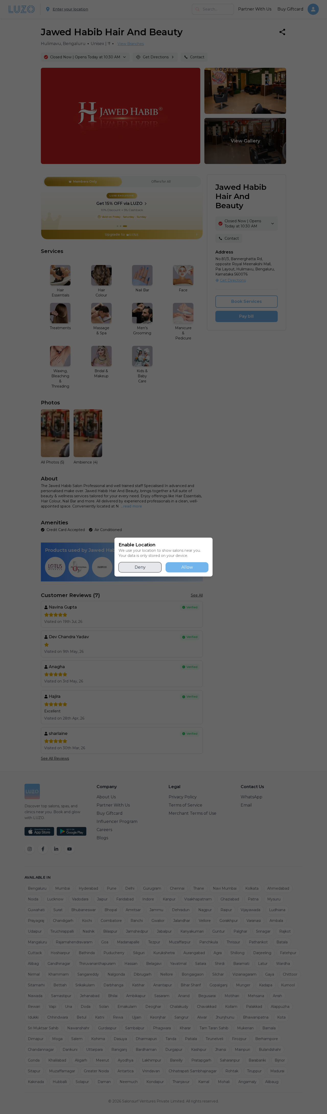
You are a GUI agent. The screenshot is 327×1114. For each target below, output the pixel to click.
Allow (187, 567)
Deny (140, 567)
